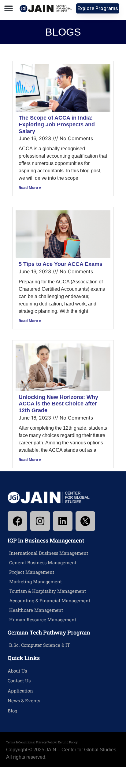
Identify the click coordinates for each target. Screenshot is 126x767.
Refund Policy (68, 742)
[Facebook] (17, 521)
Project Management (31, 572)
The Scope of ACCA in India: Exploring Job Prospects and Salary (57, 124)
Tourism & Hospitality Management (47, 591)
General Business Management (42, 562)
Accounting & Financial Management (49, 600)
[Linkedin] (62, 521)
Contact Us (19, 680)
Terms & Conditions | (21, 742)
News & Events (24, 700)
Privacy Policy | (47, 742)
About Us (17, 671)
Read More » (30, 187)
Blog (12, 711)
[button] (8, 8)
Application (20, 691)
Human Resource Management (42, 619)
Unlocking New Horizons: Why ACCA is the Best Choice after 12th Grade (58, 403)
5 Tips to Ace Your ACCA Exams (60, 264)
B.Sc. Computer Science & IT (39, 645)
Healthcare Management (36, 610)
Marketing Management (35, 581)
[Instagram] (40, 521)
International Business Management (48, 553)
